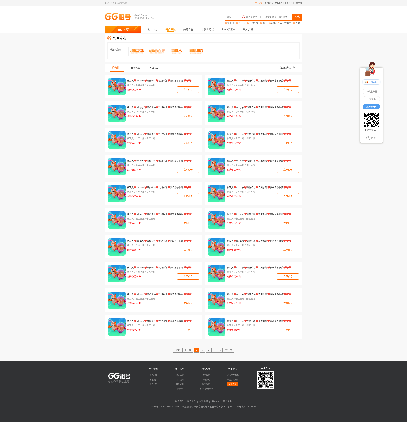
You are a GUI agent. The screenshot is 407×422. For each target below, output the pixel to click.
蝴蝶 (273, 23)
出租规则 (153, 380)
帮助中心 (279, 3)
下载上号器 (207, 29)
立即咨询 (232, 384)
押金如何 (180, 375)
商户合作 (191, 401)
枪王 (264, 23)
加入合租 (248, 29)
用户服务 (227, 401)
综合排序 (117, 67)
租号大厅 (153, 29)
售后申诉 (153, 384)
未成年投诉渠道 (206, 389)
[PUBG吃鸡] (137, 51)
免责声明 (203, 401)
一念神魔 (253, 23)
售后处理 (153, 375)
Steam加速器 (228, 29)
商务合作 (188, 29)
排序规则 (180, 380)
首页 (177, 350)
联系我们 (206, 384)
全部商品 (135, 67)
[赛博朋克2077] (196, 51)
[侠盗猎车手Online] (157, 51)
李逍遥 (230, 23)
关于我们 (288, 3)
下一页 (228, 350)
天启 (297, 23)
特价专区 (171, 29)
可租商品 (153, 67)
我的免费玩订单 (287, 67)
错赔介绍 (180, 389)
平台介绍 (206, 380)
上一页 (187, 350)
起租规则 (180, 384)
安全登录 (259, 3)
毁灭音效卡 (285, 23)
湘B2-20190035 (249, 406)
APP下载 (298, 3)
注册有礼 (269, 3)
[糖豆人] (177, 51)
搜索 (297, 16)
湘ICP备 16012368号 (231, 406)
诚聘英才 (215, 401)
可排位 (241, 23)
